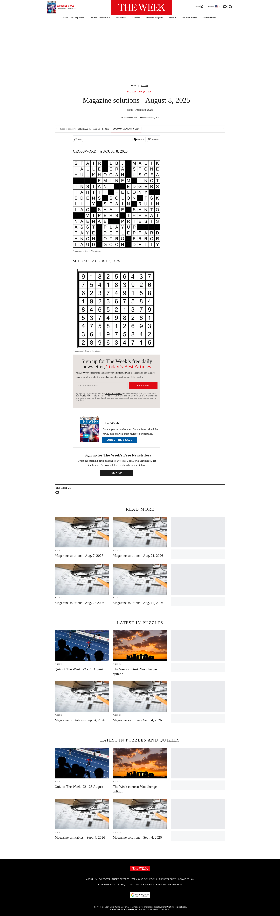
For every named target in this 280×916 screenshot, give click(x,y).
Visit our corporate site (176, 907)
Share (80, 139)
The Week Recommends (99, 18)
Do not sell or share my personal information (154, 884)
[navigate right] (223, 128)
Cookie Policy (186, 879)
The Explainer (77, 18)
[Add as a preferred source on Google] (140, 895)
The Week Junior (189, 18)
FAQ (123, 884)
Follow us (140, 139)
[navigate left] (56, 128)
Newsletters (121, 18)
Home (133, 85)
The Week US (130, 117)
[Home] (65, 18)
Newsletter (155, 139)
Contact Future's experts (114, 879)
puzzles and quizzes (139, 92)
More (171, 18)
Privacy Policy (167, 879)
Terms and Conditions (144, 879)
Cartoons (136, 18)
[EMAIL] (57, 492)
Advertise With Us (108, 884)
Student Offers (209, 18)
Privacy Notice (86, 396)
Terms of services (113, 393)
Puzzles (144, 85)
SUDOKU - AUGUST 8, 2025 (126, 129)
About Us (91, 879)
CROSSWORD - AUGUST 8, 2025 (93, 129)
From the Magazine (154, 18)
